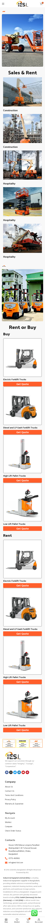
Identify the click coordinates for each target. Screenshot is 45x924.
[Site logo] (22, 3)
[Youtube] (23, 772)
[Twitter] (15, 772)
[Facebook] (6, 772)
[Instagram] (11, 772)
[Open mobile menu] (3, 3)
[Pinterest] (27, 772)
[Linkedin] (19, 772)
